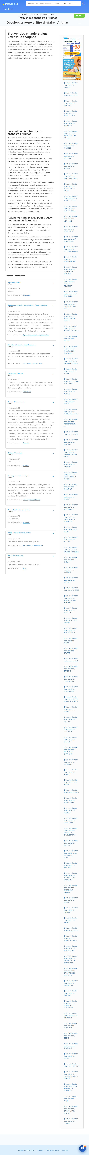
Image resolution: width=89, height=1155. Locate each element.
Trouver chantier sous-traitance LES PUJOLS (71, 529)
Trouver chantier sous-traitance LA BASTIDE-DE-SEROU (71, 361)
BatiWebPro (69, 1141)
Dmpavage (26, 295)
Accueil (24, 14)
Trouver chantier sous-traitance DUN (71, 660)
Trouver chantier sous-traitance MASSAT (71, 497)
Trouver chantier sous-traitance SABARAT (71, 910)
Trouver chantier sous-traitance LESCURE (71, 719)
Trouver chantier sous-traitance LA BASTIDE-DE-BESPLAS (71, 854)
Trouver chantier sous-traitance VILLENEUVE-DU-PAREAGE (71, 599)
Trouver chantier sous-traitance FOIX (71, 94)
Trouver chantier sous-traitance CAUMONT (71, 1046)
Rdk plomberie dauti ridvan (33, 546)
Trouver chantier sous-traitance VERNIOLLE (71, 218)
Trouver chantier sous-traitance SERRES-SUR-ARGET (71, 411)
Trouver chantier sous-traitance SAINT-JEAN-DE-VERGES (71, 317)
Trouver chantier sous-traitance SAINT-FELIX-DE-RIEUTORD (71, 971)
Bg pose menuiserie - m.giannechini (36, 335)
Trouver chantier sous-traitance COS (71, 929)
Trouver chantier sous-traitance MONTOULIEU (71, 948)
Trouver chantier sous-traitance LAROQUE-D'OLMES (71, 176)
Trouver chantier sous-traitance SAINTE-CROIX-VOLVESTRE (71, 518)
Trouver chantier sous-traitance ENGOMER (71, 1025)
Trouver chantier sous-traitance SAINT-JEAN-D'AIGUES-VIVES (71, 831)
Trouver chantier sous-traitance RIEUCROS (71, 610)
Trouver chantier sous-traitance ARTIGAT (71, 772)
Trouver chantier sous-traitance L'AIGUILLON (71, 983)
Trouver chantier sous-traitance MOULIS (71, 391)
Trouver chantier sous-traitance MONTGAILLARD (71, 259)
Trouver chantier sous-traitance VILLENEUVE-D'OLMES (71, 270)
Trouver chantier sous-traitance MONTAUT (71, 486)
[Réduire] (77, 1114)
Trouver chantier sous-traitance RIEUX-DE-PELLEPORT (71, 282)
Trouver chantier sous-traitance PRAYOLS (71, 810)
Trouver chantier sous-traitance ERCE (71, 589)
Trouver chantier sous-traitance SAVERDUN (71, 123)
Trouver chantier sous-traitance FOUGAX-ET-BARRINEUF (71, 750)
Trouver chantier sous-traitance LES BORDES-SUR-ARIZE (71, 699)
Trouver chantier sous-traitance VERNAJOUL (71, 464)
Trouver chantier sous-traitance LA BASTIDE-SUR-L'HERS (71, 549)
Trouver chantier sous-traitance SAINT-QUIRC (71, 820)
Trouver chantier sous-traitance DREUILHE (71, 993)
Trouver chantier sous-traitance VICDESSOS (71, 729)
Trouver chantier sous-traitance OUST (71, 791)
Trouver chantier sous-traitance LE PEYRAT (71, 782)
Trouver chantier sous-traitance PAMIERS (71, 85)
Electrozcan (27, 392)
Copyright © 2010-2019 (26, 1150)
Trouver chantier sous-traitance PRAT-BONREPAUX (71, 381)
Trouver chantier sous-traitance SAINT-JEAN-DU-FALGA (71, 187)
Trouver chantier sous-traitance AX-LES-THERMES (71, 239)
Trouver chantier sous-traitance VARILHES (71, 166)
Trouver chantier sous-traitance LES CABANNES (71, 1015)
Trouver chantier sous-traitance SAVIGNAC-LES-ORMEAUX (71, 876)
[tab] (30, 283)
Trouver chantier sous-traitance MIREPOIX (71, 156)
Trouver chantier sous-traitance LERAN (71, 709)
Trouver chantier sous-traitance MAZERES (71, 146)
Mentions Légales (52, 1150)
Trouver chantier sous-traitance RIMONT (71, 580)
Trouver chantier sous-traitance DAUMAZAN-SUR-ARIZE (71, 453)
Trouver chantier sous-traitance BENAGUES (71, 762)
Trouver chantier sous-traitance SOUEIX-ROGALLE (71, 938)
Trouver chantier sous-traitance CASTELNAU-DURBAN (71, 888)
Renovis (25, 443)
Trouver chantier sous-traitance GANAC (71, 559)
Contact (65, 1150)
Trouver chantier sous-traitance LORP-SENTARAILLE (71, 249)
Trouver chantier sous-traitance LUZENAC (71, 570)
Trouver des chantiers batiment (42, 14)
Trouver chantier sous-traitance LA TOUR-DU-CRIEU (71, 198)
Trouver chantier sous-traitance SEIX (71, 433)
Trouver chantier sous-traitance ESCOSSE (71, 843)
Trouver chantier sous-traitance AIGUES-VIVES (71, 800)
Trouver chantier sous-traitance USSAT (71, 1056)
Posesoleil (26, 523)
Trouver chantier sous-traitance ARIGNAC (71, 539)
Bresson (26, 466)
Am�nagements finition (31, 500)
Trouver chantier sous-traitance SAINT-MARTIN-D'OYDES (71, 1109)
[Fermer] (82, 1114)
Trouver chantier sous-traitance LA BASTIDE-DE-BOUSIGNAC (71, 1087)
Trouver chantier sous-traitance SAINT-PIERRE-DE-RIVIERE (71, 475)
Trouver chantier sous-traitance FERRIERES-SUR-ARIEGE (71, 422)
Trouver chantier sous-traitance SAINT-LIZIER (71, 229)
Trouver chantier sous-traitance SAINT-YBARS (71, 679)
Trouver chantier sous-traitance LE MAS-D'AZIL (71, 294)
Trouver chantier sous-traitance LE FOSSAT (71, 371)
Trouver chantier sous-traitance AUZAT (71, 640)
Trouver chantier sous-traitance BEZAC (71, 1035)
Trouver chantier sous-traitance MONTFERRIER (71, 630)
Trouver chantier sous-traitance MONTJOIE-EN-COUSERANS (71, 349)
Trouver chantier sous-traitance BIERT (71, 1065)
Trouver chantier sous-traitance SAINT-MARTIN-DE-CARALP (71, 1075)
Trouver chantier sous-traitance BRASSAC (71, 668)
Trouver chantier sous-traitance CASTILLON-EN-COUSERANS (71, 959)
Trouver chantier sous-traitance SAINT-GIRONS (71, 113)
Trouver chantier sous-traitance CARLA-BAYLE (71, 507)
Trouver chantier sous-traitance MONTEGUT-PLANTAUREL (71, 1004)
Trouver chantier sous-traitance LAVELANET (71, 103)
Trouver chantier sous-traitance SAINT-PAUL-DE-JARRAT (71, 305)
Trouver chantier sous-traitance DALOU (71, 401)
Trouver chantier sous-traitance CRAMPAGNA (71, 689)
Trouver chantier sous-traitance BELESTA (71, 338)
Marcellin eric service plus (32, 363)
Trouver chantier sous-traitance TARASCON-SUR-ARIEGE (71, 134)
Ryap (24, 568)
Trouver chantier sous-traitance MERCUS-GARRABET (71, 328)
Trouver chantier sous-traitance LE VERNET (71, 620)
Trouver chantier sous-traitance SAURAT (71, 650)
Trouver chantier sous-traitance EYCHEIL (71, 739)
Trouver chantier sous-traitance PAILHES (71, 900)
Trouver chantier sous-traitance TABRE (71, 920)
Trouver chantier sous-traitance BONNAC (71, 442)
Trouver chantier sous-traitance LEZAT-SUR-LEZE (71, 208)
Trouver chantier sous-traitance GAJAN (71, 1098)
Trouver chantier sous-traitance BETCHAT (71, 865)
